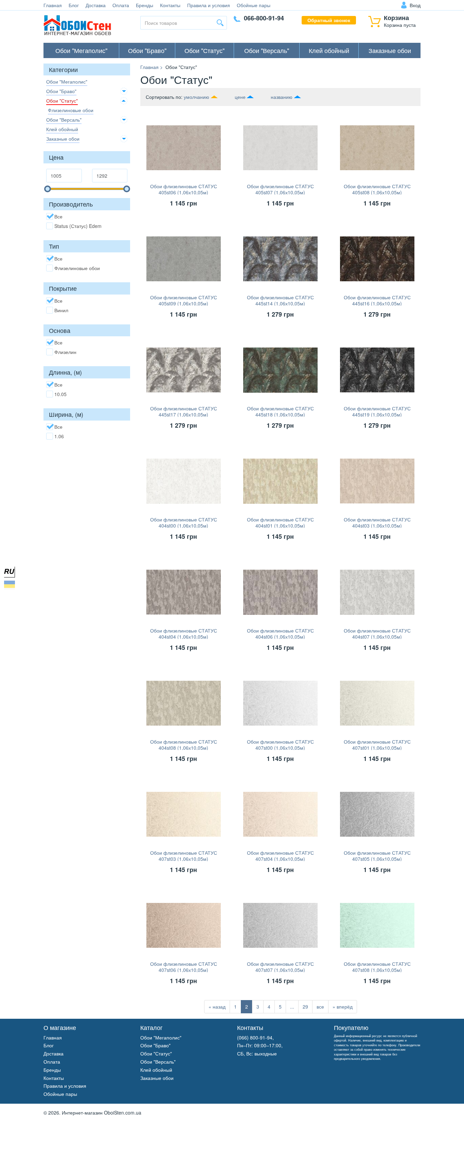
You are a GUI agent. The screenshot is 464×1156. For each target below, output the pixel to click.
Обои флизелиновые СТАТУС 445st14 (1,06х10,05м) (280, 300)
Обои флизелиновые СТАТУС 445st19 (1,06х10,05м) (377, 411)
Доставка (96, 5)
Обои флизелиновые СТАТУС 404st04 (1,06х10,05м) (183, 633)
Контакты (170, 5)
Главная (52, 5)
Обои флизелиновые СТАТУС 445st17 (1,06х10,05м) (183, 411)
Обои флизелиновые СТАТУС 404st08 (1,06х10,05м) (183, 745)
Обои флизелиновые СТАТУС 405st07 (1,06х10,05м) (280, 189)
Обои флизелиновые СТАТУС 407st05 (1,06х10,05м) (377, 856)
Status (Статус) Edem (78, 226)
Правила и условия (208, 5)
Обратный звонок (328, 20)
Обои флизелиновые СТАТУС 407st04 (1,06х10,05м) (280, 856)
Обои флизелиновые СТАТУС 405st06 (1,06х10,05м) (183, 189)
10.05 (60, 394)
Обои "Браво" (147, 50)
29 (305, 1006)
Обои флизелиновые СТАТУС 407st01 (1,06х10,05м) (377, 745)
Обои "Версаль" (266, 50)
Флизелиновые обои (70, 110)
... (292, 1006)
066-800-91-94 (264, 18)
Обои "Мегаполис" (81, 50)
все (320, 1006)
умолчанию (196, 96)
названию (281, 96)
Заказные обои (390, 50)
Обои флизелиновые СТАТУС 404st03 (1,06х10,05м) (377, 522)
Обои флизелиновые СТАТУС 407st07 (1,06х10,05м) (280, 967)
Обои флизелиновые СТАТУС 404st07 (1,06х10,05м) (377, 633)
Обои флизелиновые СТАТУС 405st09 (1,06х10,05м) (183, 300)
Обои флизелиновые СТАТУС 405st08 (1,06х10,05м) (377, 189)
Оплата (120, 5)
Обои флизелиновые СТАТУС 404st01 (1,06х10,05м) (280, 522)
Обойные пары (253, 5)
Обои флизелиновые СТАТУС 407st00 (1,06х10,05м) (280, 745)
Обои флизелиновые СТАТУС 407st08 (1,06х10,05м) (377, 967)
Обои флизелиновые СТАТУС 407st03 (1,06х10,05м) (183, 856)
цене (240, 96)
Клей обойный (329, 50)
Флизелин (65, 352)
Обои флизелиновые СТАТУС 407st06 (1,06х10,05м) (183, 967)
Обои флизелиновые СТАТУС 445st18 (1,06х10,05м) (280, 411)
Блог (74, 5)
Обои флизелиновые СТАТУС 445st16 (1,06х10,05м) (377, 300)
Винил (61, 310)
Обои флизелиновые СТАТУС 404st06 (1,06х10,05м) (280, 633)
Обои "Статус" (204, 50)
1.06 (59, 436)
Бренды (144, 5)
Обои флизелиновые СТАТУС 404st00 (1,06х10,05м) (183, 522)
